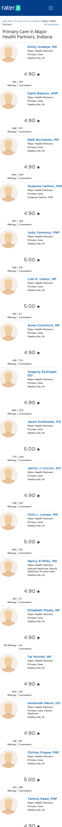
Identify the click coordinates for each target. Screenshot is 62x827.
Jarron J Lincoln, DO (44, 468)
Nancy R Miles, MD (42, 561)
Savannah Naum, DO (44, 703)
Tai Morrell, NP (39, 657)
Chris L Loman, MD (43, 514)
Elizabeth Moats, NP (44, 610)
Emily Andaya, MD (42, 47)
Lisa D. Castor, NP (42, 279)
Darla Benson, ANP (43, 93)
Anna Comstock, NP (44, 325)
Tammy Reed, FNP (42, 799)
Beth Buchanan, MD (43, 139)
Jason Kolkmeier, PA (44, 422)
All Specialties (51, 24)
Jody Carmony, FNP (44, 232)
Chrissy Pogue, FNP (43, 752)
